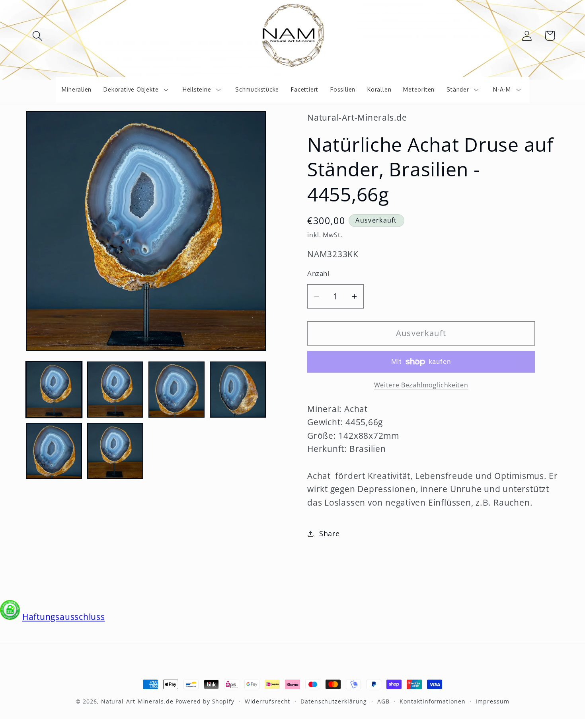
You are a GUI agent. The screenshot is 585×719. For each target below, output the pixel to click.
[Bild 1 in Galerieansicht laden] (54, 389)
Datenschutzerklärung (333, 701)
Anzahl (318, 273)
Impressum (492, 701)
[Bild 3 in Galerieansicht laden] (176, 389)
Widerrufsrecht (268, 701)
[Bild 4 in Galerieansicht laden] (238, 389)
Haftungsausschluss (63, 616)
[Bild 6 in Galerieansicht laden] (115, 451)
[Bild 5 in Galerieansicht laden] (54, 451)
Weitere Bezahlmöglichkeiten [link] (421, 385)
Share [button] (329, 533)
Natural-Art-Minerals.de (137, 701)
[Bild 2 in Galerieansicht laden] (115, 389)
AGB (383, 701)
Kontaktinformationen (432, 701)
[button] (37, 35)
